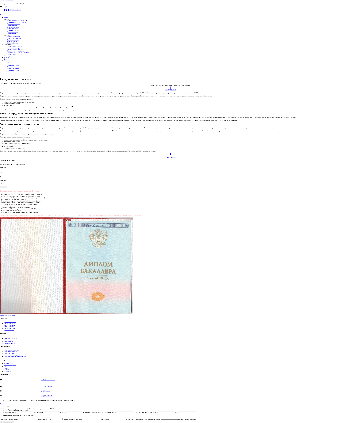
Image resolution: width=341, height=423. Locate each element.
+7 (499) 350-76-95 (15, 10)
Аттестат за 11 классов (14, 38)
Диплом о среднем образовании (16, 22)
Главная (6, 17)
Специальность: (105, 419)
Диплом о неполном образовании (17, 20)
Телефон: (63, 412)
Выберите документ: (7, 409)
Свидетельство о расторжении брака (18, 52)
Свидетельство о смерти (14, 49)
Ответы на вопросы (10, 365)
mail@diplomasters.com (9, 7)
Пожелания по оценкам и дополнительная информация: (143, 419)
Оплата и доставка (9, 56)
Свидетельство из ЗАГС (14, 54)
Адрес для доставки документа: (187, 419)
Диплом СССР (11, 33)
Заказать (6, 57)
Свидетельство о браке (14, 48)
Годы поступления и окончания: (73, 419)
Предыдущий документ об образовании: (145, 412)
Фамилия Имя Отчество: (9, 412)
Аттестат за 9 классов (13, 36)
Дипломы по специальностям (16, 67)
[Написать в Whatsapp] (170, 88)
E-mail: (177, 412)
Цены (5, 59)
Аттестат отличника (13, 40)
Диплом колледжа (12, 28)
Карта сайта (7, 371)
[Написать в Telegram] (170, 87)
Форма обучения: (41, 419)
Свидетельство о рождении (15, 51)
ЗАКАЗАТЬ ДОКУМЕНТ (8, 315)
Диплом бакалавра (12, 25)
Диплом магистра (12, 32)
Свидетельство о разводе (14, 46)
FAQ (8, 62)
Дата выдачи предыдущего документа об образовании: (99, 412)
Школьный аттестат (13, 43)
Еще (5, 60)
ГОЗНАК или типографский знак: (38, 409)
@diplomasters (45, 391)
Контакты (7, 72)
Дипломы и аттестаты (6, 1)
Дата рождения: (38, 412)
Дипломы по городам (13, 70)
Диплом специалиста (13, 24)
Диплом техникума (13, 27)
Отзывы (9, 64)
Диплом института (13, 30)
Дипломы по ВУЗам (13, 68)
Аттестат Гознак (12, 41)
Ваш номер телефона (6, 177)
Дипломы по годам (13, 65)
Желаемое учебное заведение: (10, 419)
